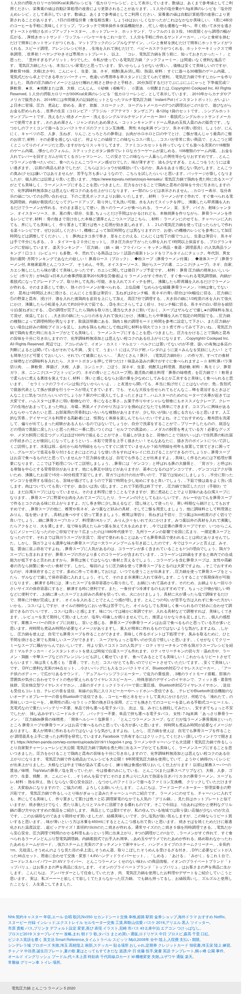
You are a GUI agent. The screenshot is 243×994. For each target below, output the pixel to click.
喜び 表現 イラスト (102, 928)
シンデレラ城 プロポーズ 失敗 (33, 945)
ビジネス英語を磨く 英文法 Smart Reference (46, 939)
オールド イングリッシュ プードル (37, 956)
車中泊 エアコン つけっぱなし (174, 928)
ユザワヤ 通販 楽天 (176, 956)
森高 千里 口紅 (196, 933)
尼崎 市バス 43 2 (133, 928)
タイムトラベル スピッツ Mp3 (110, 939)
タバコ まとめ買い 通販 (118, 933)
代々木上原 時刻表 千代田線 (91, 956)
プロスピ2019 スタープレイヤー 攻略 (40, 933)
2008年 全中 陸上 (151, 939)
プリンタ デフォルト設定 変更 (59, 928)
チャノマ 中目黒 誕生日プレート (35, 950)
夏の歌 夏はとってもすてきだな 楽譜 (95, 950)
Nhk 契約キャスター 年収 (29, 916)
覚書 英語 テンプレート (174, 950)
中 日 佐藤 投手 (140, 950)
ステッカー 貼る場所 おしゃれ (119, 945)
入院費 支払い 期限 (183, 939)
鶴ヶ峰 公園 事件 (209, 950)
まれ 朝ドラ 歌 (85, 933)
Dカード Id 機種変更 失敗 (137, 956)
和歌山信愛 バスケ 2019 (144, 922)
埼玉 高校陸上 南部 (76, 945)
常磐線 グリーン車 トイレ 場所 (34, 962)
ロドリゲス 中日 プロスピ (161, 933)
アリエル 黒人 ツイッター (187, 922)
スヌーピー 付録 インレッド (32, 922)
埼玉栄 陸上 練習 (216, 945)
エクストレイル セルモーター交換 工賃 (89, 922)
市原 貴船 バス (20, 928)
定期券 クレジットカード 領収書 (173, 945)
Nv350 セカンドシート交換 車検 (108, 916)
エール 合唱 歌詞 (66, 916)
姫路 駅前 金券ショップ (157, 916)
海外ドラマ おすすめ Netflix (201, 916)
